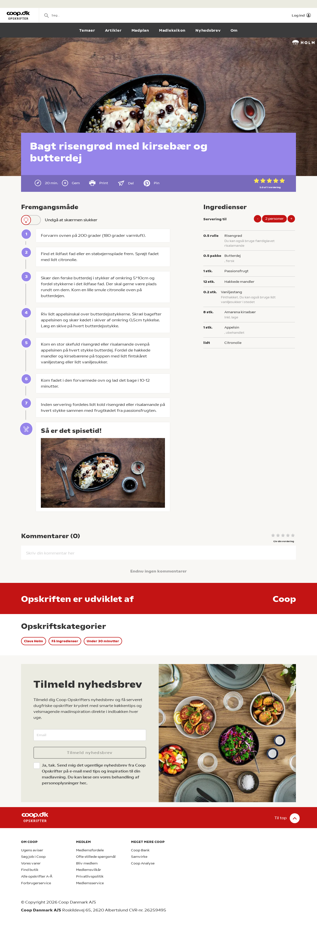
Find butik (29, 870)
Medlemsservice (90, 883)
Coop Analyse (143, 863)
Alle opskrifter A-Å (36, 876)
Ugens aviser (32, 850)
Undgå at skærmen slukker (71, 220)
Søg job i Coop (33, 857)
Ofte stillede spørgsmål (96, 857)
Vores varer (31, 863)
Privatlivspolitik (90, 876)
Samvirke (139, 857)
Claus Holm (33, 641)
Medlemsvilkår (88, 870)
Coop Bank (140, 850)
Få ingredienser (65, 641)
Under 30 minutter (103, 641)
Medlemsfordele (90, 850)
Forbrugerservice (36, 883)
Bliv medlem (87, 863)
